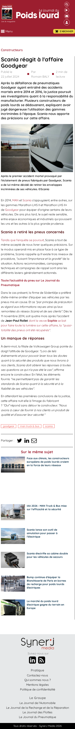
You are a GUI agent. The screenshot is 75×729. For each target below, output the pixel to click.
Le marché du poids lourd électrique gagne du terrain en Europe (45, 604)
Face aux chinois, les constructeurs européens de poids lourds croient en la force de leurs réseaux (48, 462)
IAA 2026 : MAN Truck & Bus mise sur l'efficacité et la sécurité (47, 507)
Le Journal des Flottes (37, 712)
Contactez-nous (37, 675)
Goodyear (12, 210)
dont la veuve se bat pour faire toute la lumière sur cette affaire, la (36, 325)
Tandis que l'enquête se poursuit (22, 240)
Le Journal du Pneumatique (37, 717)
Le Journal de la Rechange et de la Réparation (37, 707)
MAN (15, 200)
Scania (27, 200)
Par (40, 74)
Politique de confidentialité (37, 689)
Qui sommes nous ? (37, 680)
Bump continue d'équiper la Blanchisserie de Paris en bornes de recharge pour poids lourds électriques (46, 582)
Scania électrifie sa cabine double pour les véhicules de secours (47, 555)
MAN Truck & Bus (29, 426)
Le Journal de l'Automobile (37, 703)
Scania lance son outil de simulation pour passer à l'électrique (42, 533)
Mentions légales (37, 684)
